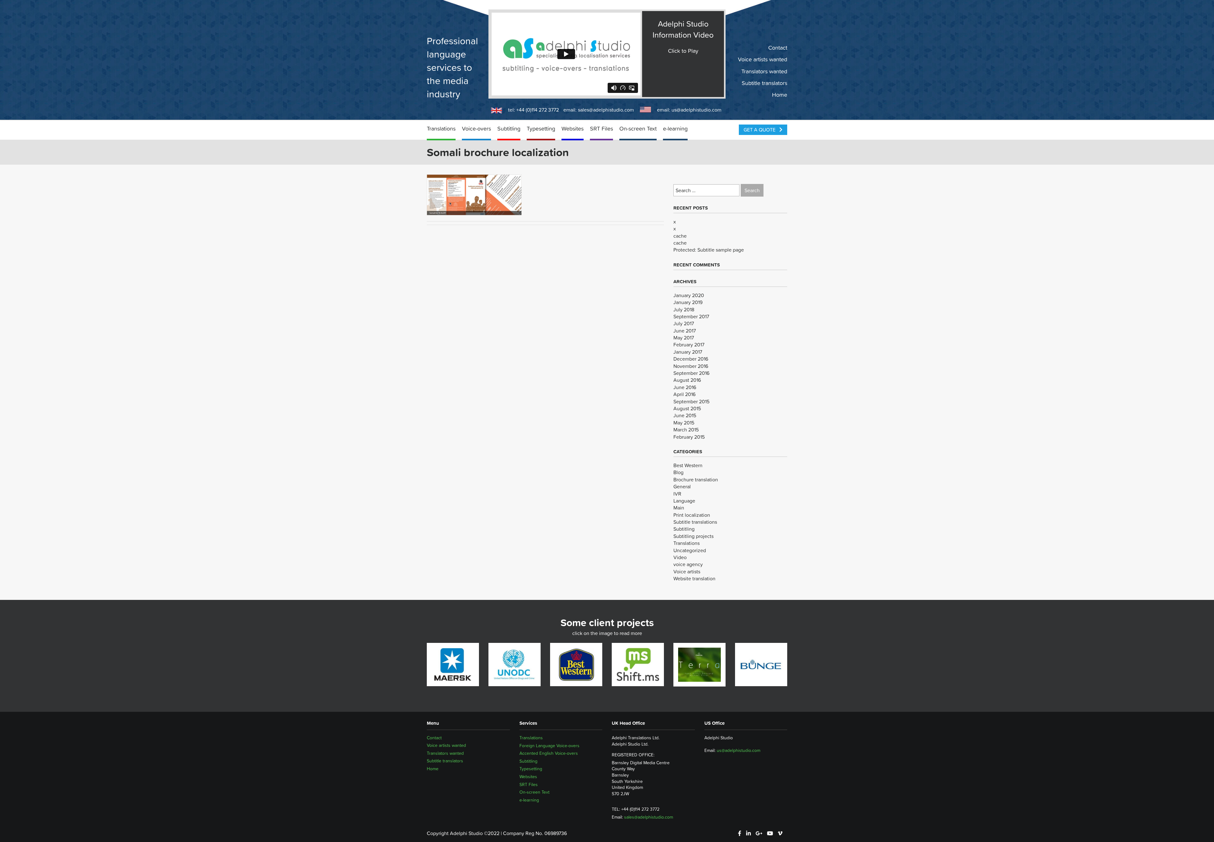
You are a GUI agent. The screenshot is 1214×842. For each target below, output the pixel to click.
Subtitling (508, 128)
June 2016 (684, 387)
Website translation (694, 578)
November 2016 (690, 366)
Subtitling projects (693, 536)
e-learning (675, 128)
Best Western (687, 465)
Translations (441, 128)
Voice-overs (476, 128)
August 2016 (687, 380)
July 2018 (683, 309)
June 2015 (684, 415)
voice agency (688, 564)
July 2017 (683, 323)
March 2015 (686, 429)
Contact (777, 48)
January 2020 (688, 295)
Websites (572, 128)
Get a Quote (760, 129)
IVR (677, 493)
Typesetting (541, 128)
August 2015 (687, 408)
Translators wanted (764, 71)
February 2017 (688, 344)
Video (680, 557)
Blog (678, 472)
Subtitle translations (695, 522)
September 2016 (691, 373)
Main (678, 507)
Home (779, 95)
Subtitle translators (764, 83)
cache (680, 236)
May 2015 (683, 422)
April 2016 (684, 394)
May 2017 (683, 337)
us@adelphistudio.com (696, 109)
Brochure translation (695, 479)
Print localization (691, 515)
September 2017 (691, 316)
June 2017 (684, 330)
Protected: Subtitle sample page (708, 249)
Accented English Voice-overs (548, 753)
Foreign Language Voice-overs (549, 745)
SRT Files (601, 128)
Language (684, 500)
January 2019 (687, 302)
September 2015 (691, 401)
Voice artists (686, 571)
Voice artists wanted (762, 59)
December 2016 (690, 359)
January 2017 (687, 352)
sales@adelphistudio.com (606, 109)
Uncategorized (689, 550)
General (682, 486)
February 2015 (689, 437)
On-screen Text (638, 128)
